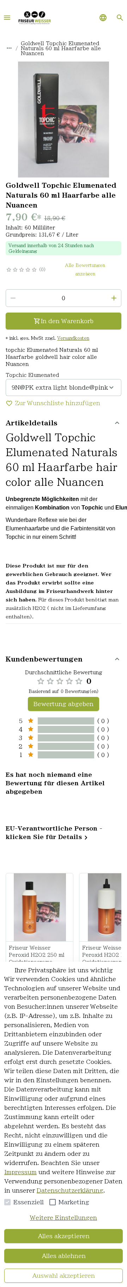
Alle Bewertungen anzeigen (85, 269)
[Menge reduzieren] (13, 298)
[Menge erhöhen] (114, 298)
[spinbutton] (63, 298)
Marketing (74, 1202)
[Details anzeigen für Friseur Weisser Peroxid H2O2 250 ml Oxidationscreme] (40, 907)
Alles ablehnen (64, 1256)
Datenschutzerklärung (70, 1190)
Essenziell (28, 1202)
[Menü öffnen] (7, 18)
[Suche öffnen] (120, 18)
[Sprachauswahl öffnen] (103, 18)
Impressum (20, 1172)
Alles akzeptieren (64, 1236)
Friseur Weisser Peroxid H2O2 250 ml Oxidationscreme (37, 955)
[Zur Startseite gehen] (34, 17)
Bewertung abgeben (63, 704)
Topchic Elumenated (32, 375)
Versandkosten (73, 338)
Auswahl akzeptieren (63, 1276)
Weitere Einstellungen (63, 1218)
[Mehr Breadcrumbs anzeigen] (9, 48)
